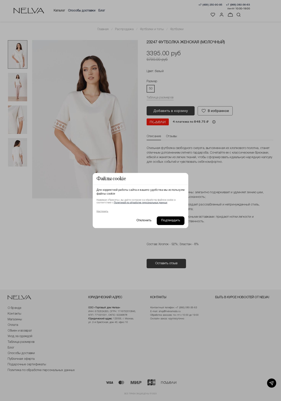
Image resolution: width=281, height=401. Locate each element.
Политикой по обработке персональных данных (140, 202)
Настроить (102, 211)
